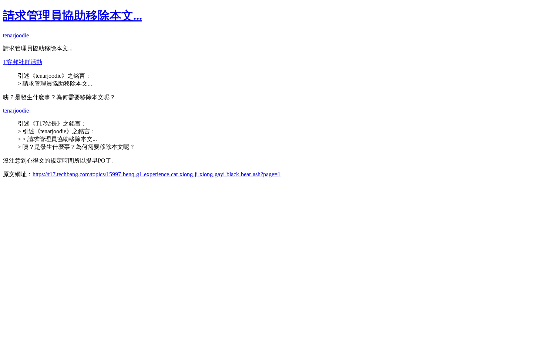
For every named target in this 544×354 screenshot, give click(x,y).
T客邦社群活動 (22, 62)
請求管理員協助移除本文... (72, 15)
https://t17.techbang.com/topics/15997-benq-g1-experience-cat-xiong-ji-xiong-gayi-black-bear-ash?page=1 (157, 174)
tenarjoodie (16, 35)
